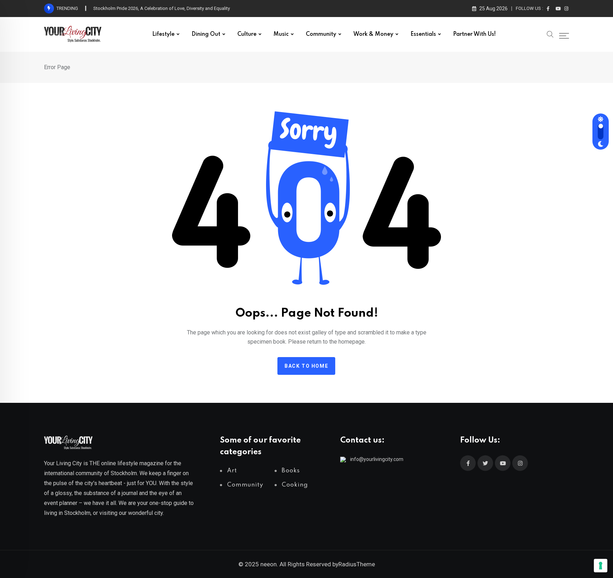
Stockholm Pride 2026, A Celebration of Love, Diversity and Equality (161, 8)
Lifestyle (163, 34)
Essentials (423, 34)
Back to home (306, 366)
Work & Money (373, 34)
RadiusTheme (356, 564)
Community (321, 34)
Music (281, 34)
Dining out (206, 34)
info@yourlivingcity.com (376, 459)
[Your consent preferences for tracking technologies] (600, 565)
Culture (246, 34)
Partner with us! (474, 34)
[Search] (550, 33)
